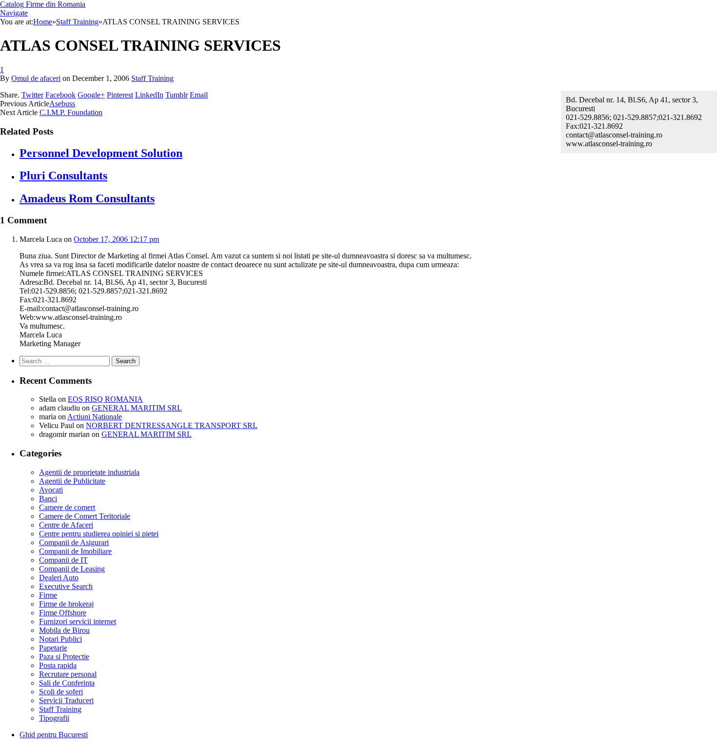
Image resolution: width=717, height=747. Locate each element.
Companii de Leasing (72, 569)
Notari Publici (60, 639)
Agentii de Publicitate (72, 481)
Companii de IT (63, 560)
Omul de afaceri (35, 78)
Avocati (51, 490)
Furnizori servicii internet (77, 621)
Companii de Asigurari (74, 542)
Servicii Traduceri (66, 700)
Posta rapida (58, 665)
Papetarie (53, 648)
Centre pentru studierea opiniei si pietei (99, 534)
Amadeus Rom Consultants (87, 198)
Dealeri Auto (59, 577)
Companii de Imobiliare (75, 551)
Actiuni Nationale (94, 417)
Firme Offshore (62, 613)
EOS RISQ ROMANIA (105, 399)
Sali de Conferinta (67, 683)
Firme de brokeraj (66, 604)
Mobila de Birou (64, 630)
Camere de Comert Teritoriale (84, 516)
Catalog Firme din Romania (42, 4)
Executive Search (66, 586)
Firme (48, 595)
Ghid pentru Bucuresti (54, 734)
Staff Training (152, 78)
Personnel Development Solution (101, 153)
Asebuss (62, 103)
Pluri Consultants (63, 175)
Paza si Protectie (64, 656)
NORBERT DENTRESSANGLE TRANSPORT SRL (172, 425)
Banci (48, 498)
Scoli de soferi (61, 692)
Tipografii (54, 718)
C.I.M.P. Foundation (71, 112)
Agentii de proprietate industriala (89, 472)
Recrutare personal (68, 674)
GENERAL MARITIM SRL (137, 408)
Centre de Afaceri (66, 525)
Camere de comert (67, 507)
